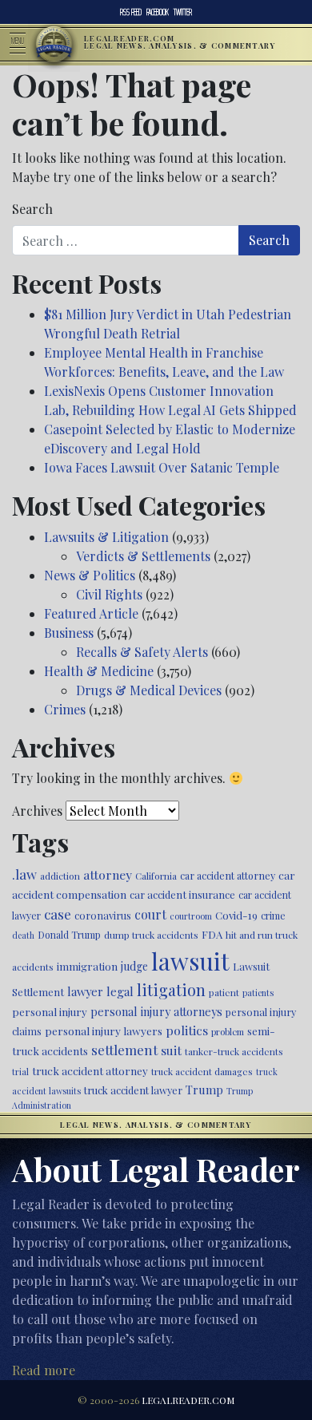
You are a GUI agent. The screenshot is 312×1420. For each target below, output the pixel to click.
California (156, 875)
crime (273, 915)
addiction (60, 875)
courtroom (191, 916)
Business (69, 632)
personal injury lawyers (103, 1030)
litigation (171, 989)
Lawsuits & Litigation (106, 536)
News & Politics (89, 575)
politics (187, 1030)
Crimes (65, 709)
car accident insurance (182, 894)
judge (134, 966)
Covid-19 (236, 915)
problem (227, 1032)
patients (258, 993)
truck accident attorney (90, 1070)
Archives (37, 810)
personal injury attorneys (156, 1011)
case (57, 913)
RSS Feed (131, 12)
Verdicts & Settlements (143, 556)
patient (224, 992)
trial (20, 1072)
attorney (107, 874)
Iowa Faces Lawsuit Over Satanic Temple (161, 467)
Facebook (157, 12)
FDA (212, 934)
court (150, 914)
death (23, 935)
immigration (87, 966)
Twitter (183, 12)
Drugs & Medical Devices (149, 690)
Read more (43, 1370)
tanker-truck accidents (234, 1051)
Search (32, 208)
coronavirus (102, 915)
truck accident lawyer (133, 1090)
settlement (124, 1049)
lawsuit (190, 960)
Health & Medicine (99, 671)
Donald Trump (69, 934)
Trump (204, 1090)
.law (24, 874)
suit (171, 1050)
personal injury (49, 1011)
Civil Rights (109, 594)
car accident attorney (227, 875)
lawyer (85, 991)
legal (120, 991)
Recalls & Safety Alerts (142, 651)
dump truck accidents (151, 934)
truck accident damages (202, 1071)
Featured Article (91, 613)
